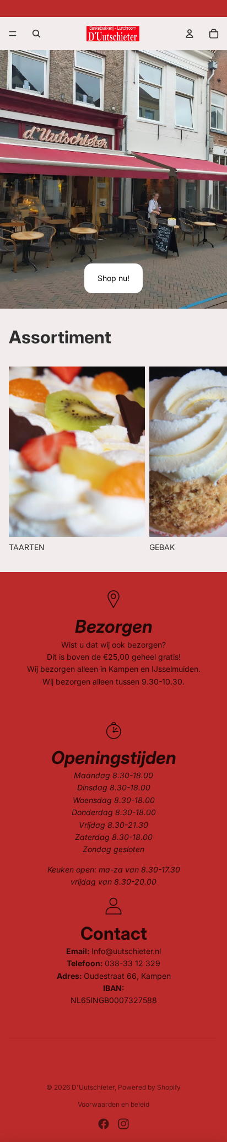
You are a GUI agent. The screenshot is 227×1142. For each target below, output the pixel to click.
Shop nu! (113, 278)
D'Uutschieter (93, 1087)
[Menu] (12, 33)
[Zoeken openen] (36, 33)
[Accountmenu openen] (189, 33)
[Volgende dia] (206, 460)
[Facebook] (103, 1123)
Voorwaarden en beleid (113, 1104)
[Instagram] (123, 1123)
